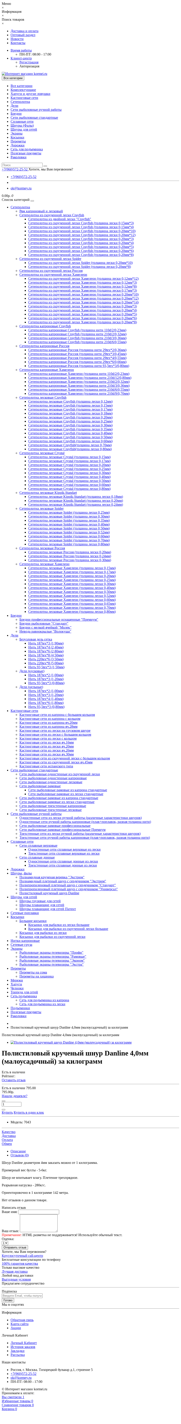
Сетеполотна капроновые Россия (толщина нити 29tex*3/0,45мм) (77, 354)
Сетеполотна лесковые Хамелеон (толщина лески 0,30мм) (72, 584)
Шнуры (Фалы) (22, 125)
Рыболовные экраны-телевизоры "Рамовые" (52, 956)
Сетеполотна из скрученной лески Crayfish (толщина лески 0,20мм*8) (81, 255)
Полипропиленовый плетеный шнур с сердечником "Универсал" (68, 889)
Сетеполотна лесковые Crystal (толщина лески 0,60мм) (69, 485)
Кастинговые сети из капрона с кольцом (49, 718)
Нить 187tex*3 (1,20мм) (46, 679)
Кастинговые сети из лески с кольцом (48, 738)
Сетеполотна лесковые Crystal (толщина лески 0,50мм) (69, 481)
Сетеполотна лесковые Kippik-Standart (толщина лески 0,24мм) (75, 504)
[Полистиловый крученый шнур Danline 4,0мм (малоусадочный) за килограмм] (71, 1042)
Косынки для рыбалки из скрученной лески (52, 937)
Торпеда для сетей (24, 992)
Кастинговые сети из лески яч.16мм (46, 742)
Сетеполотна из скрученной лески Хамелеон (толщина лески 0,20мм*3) (82, 306)
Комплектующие (23, 90)
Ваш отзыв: (10, 1231)
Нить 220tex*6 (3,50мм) (46, 659)
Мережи (17, 980)
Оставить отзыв (14, 1080)
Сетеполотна (20, 102)
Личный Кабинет (24, 1343)
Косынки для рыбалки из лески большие (58, 925)
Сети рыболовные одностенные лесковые (50, 782)
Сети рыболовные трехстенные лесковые (50, 810)
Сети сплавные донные (37, 857)
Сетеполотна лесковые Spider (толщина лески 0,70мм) (69, 540)
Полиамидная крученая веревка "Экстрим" (52, 877)
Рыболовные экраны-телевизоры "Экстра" (51, 964)
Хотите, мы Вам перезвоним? (50, 169)
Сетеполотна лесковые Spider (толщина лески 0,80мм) (69, 544)
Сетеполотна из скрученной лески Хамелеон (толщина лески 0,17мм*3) (82, 290)
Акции (16, 1328)
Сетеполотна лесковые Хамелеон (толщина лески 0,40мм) (72, 588)
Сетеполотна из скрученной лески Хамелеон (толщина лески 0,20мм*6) (82, 318)
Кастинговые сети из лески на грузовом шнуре (54, 730)
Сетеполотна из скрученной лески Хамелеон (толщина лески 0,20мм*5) (82, 314)
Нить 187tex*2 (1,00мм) (46, 675)
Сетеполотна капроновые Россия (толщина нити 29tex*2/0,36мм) (77, 350)
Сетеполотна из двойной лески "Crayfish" (59, 219)
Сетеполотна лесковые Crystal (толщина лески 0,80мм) (69, 489)
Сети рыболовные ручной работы (36, 109)
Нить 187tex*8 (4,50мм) (46, 655)
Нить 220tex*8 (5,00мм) (46, 663)
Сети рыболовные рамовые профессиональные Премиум (62, 829)
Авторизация (29, 66)
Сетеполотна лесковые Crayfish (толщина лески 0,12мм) (70, 401)
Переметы (18, 141)
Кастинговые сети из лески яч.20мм (46, 746)
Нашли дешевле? (14, 1096)
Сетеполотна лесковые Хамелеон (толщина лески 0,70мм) (72, 607)
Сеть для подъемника (27, 149)
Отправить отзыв (15, 1247)
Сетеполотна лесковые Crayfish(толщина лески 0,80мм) (70, 449)
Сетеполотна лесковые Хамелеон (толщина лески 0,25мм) (72, 580)
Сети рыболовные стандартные (34, 117)
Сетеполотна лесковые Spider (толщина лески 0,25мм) (69, 512)
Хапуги (16, 984)
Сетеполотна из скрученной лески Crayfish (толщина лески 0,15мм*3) (81, 223)
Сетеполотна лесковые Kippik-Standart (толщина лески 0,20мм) (75, 500)
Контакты (18, 43)
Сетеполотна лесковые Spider (41, 508)
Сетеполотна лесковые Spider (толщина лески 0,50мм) (69, 528)
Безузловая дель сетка (35, 639)
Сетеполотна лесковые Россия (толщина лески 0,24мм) (69, 556)
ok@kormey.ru (21, 188)
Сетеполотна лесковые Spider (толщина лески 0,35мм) (69, 520)
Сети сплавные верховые (38, 845)
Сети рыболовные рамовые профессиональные (54, 826)
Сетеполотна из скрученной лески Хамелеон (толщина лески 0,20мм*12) (83, 298)
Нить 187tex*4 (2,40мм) (46, 647)
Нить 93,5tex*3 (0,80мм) (46, 683)
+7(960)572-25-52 (23, 177)
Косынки (17, 137)
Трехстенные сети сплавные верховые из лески (64, 853)
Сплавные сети (22, 121)
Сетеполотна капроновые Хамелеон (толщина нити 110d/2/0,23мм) (78, 374)
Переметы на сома (33, 972)
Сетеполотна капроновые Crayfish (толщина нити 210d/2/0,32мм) (77, 334)
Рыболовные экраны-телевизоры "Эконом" (52, 960)
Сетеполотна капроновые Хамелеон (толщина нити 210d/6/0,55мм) (79, 389)
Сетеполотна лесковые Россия (42, 548)
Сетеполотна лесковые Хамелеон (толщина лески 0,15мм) (72, 568)
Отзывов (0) (20, 1155)
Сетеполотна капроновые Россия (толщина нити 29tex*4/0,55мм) (77, 358)
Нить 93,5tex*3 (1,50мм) (46, 667)
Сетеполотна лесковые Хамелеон (44, 564)
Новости (17, 39)
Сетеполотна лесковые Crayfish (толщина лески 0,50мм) (70, 437)
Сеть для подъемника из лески (42, 1004)
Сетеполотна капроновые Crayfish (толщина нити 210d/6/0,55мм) (77, 342)
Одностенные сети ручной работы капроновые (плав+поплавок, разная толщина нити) (85, 822)
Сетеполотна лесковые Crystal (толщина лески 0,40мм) (69, 477)
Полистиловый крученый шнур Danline (49, 893)
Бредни (16, 113)
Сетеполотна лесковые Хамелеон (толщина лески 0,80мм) (72, 611)
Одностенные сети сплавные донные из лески (63, 861)
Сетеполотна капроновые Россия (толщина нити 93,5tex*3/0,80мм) (78, 366)
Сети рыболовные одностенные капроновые (53, 778)
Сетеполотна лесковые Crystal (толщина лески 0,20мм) (69, 465)
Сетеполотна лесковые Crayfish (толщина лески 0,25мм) (70, 421)
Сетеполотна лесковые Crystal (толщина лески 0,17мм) (69, 461)
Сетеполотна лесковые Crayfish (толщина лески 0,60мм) (70, 441)
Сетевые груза (21, 944)
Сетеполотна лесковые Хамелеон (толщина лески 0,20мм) (72, 576)
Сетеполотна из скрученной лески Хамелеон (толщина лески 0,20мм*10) (83, 294)
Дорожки (18, 145)
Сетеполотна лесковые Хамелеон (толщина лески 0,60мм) (72, 600)
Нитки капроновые (25, 941)
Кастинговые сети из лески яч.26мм (46, 750)
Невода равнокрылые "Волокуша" (45, 631)
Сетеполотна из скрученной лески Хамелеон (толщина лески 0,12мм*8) (82, 286)
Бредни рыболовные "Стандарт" (43, 623)
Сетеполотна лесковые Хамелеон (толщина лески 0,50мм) (72, 592)
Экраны (17, 133)
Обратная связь (22, 1320)
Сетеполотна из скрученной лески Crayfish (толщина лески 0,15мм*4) (81, 227)
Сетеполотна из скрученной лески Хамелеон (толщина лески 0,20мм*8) (82, 322)
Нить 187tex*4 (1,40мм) (46, 699)
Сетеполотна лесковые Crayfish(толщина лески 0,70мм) (70, 445)
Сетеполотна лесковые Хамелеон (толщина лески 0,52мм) (72, 596)
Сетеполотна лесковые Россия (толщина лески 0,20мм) (69, 552)
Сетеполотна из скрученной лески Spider (50, 259)
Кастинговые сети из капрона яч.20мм (48, 722)
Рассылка (18, 1355)
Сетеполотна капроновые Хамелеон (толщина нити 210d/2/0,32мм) (79, 381)
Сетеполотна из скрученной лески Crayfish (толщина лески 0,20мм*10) (82, 231)
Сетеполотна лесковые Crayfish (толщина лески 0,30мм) (70, 425)
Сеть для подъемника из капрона (44, 1000)
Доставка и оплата (24, 31)
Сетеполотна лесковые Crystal (41, 453)
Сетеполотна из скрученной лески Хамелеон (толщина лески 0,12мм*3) (82, 282)
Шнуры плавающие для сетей (41, 905)
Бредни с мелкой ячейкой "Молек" (45, 627)
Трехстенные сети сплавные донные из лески (62, 865)
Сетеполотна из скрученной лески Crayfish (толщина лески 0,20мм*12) (82, 235)
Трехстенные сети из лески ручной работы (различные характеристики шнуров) (80, 833)
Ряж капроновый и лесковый (41, 211)
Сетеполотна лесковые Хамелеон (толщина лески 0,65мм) (72, 604)
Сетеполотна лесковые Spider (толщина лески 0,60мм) (69, 536)
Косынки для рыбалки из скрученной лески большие (68, 929)
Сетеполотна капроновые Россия (44, 346)
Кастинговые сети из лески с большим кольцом (55, 734)
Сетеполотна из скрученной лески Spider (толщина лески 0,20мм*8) (79, 267)
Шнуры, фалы (21, 873)
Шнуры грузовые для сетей (40, 901)
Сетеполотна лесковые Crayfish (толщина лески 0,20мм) (70, 417)
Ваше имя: (9, 1212)
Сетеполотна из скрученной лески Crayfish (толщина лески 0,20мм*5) (81, 247)
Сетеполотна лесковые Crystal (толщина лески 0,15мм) (69, 457)
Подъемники (20, 1008)
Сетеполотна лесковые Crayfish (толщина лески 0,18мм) (70, 413)
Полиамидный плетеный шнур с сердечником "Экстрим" (62, 881)
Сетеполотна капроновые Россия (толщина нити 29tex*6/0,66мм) (77, 362)
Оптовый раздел (23, 35)
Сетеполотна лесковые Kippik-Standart (48, 492)
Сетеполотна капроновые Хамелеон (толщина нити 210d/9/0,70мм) (79, 393)
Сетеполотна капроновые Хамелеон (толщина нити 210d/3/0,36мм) (79, 385)
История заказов (23, 1347)
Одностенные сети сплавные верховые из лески (64, 849)
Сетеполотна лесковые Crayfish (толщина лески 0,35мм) (70, 429)
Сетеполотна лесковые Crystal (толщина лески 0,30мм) (69, 473)
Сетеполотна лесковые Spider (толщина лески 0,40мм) (69, 524)
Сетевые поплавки (25, 913)
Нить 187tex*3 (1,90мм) (46, 643)
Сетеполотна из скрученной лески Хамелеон (53, 274)
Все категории (21, 86)
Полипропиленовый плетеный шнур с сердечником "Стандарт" (67, 885)
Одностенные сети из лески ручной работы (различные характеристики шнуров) (80, 818)
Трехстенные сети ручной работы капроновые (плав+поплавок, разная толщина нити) (84, 837)
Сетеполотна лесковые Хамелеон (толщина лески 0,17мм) (72, 572)
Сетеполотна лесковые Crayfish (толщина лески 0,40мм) (70, 433)
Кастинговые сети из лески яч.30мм (46, 754)
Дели (14, 105)
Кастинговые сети (24, 98)
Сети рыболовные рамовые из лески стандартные (65, 794)
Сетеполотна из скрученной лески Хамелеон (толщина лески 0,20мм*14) (83, 302)
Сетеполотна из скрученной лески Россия (51, 270)
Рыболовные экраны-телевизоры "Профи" (51, 952)
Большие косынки (33, 921)
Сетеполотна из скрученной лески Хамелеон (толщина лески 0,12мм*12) (83, 278)
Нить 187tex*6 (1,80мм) (46, 703)
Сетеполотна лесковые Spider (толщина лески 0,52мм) (69, 532)
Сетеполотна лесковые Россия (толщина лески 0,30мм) (69, 560)
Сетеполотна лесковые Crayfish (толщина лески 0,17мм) (70, 409)
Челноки (17, 988)
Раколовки (18, 157)
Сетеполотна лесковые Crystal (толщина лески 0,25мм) (69, 469)
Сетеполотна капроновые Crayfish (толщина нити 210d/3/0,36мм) (77, 338)
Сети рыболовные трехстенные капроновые (52, 806)
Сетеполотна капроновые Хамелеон (46, 370)
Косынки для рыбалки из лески (43, 933)
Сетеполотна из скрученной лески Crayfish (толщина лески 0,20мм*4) (81, 243)
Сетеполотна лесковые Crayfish (42, 397)
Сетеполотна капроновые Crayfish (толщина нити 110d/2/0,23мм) (77, 330)
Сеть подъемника (24, 996)
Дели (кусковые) (31, 671)
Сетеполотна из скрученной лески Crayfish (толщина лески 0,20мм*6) (81, 251)
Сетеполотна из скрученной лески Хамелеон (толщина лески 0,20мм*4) (82, 310)
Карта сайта (19, 1324)
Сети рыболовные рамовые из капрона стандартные (67, 790)
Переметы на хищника (36, 976)
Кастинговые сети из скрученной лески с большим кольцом (64, 758)
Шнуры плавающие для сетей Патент (47, 909)
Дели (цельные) (31, 687)
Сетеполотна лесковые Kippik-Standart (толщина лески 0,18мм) (75, 496)
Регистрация (28, 62)
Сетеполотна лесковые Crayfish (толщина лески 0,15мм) (70, 405)
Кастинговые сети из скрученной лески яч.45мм (55, 762)
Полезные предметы (26, 153)
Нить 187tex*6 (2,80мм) (46, 651)
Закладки (18, 1351)
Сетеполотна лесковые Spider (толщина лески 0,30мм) (69, 516)
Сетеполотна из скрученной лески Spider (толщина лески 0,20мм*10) (80, 263)
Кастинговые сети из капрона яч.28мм (48, 726)
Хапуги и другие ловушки (30, 94)
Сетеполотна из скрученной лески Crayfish (51, 215)
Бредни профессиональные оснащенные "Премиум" (58, 619)
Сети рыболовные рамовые (40, 786)
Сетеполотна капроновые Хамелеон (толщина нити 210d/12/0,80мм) (79, 378)
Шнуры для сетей (24, 129)
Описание (18, 1151)
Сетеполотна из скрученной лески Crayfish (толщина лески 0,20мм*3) (81, 239)
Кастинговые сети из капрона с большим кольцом (57, 715)
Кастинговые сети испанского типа (46, 766)
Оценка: (8, 1239)
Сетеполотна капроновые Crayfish (45, 326)
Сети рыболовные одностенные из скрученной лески (59, 774)
